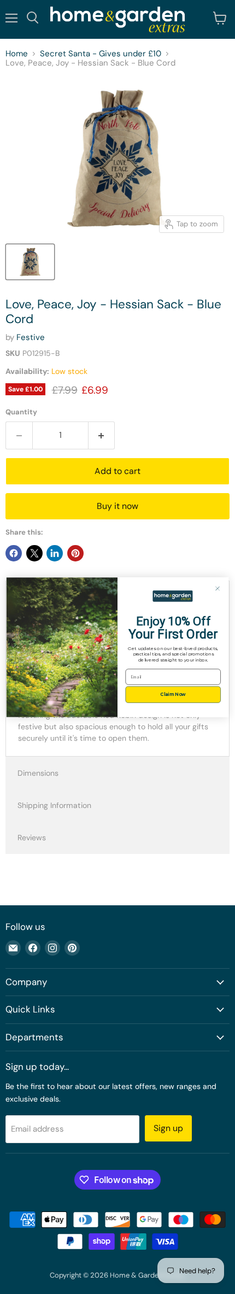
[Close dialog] (217, 588)
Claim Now (172, 694)
